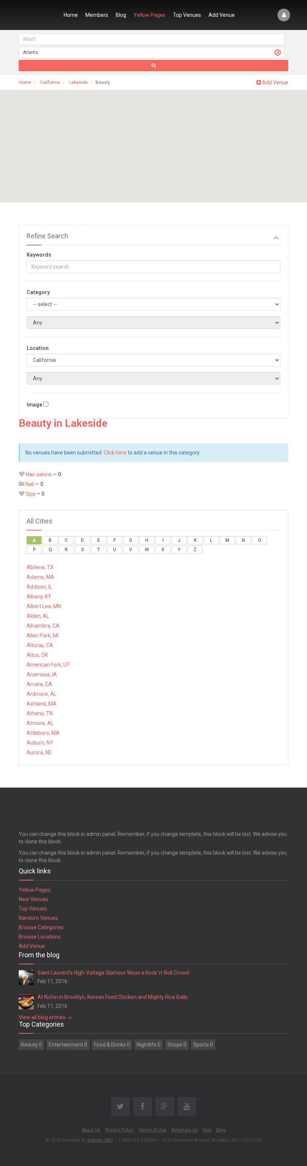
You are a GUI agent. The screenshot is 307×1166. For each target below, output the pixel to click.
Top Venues (187, 15)
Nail (29, 484)
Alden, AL (38, 616)
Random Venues (38, 918)
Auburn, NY (40, 743)
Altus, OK (37, 655)
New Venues (33, 899)
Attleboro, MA (43, 733)
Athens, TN (40, 713)
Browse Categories (41, 927)
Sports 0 (203, 1045)
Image (34, 405)
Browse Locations (40, 937)
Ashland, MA (42, 704)
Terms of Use (152, 1130)
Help (207, 1130)
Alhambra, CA (43, 626)
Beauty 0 (31, 1045)
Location (38, 348)
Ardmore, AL (42, 694)
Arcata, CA (39, 684)
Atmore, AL (40, 723)
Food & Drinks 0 (112, 1045)
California (50, 82)
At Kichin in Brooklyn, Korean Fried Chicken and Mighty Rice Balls (112, 997)
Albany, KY (39, 596)
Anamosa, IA (42, 674)
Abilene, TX (40, 567)
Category (38, 292)
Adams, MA (40, 577)
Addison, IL (39, 587)
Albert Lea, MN (44, 606)
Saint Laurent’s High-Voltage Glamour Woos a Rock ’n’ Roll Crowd (113, 973)
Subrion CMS (100, 1140)
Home (71, 15)
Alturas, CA (40, 645)
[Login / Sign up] (284, 15)
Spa (30, 494)
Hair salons (39, 474)
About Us (91, 1130)
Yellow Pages (149, 15)
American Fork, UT (48, 665)
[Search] (153, 65)
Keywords (39, 255)
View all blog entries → (45, 1017)
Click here (115, 453)
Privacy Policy (119, 1130)
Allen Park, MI (42, 635)
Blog (121, 15)
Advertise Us (184, 1130)
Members (96, 15)
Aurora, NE (39, 752)
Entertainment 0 (68, 1045)
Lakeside (78, 82)
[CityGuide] (36, 15)
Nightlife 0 (149, 1045)
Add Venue (222, 15)
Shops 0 (176, 1045)
